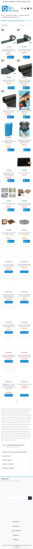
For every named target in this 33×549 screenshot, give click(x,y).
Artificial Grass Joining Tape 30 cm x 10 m (8, 80)
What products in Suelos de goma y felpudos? (14, 452)
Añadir (11, 57)
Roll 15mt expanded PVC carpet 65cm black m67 (24, 265)
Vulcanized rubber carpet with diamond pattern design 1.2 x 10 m (24, 81)
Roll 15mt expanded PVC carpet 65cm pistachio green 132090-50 (8, 296)
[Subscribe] (30, 498)
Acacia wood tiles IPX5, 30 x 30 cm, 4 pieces (9, 233)
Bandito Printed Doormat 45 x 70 (8, 204)
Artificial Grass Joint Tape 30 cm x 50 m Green (24, 50)
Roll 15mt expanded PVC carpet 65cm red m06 (24, 325)
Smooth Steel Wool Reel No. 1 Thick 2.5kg (24, 233)
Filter (5, 25)
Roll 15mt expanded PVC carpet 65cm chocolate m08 (24, 296)
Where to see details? (8, 464)
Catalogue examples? (8, 468)
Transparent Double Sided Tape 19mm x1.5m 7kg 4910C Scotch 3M (24, 141)
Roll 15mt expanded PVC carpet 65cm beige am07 (8, 356)
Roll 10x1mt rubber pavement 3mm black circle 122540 (9, 266)
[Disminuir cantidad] (6, 58)
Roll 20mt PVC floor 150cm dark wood (24, 384)
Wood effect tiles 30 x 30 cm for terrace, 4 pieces (24, 204)
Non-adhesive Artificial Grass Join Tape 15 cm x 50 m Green (9, 51)
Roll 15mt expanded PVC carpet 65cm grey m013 (24, 356)
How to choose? (6, 456)
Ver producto (8, 271)
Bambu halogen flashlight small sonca (24, 111)
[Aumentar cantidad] (6, 56)
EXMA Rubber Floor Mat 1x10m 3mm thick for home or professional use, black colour (9, 386)
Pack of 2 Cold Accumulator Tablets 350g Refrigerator (9, 141)
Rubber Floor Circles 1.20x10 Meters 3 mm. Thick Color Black (8, 174)
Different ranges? (7, 460)
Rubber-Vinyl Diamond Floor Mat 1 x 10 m (9, 111)
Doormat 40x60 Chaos (24, 173)
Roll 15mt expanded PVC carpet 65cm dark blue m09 (8, 326)
